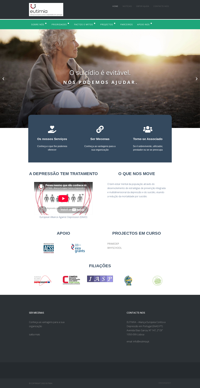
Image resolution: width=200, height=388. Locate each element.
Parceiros (126, 24)
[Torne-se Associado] (148, 129)
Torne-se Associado (148, 139)
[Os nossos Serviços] (52, 129)
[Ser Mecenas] (100, 129)
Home (115, 6)
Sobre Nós (37, 24)
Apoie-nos (143, 24)
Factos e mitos (83, 24)
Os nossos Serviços (52, 139)
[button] (3, 78)
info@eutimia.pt (141, 341)
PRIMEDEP (113, 243)
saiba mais (34, 334)
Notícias (127, 6)
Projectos (106, 24)
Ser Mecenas (100, 139)
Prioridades (59, 24)
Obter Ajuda (142, 6)
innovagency (165, 383)
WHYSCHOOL (114, 247)
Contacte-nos (161, 6)
